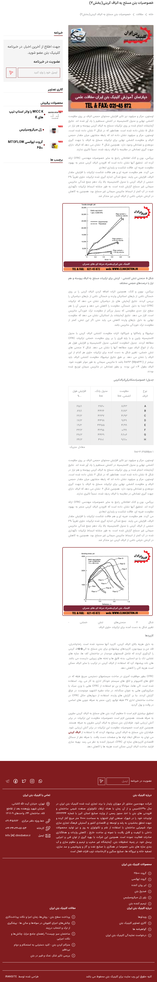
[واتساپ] (40, 781)
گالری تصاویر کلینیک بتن (132, 923)
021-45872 (11, 821)
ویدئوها (142, 917)
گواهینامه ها (139, 929)
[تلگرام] (7, 781)
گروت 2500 (140, 873)
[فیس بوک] (15, 781)
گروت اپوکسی (138, 879)
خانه (151, 14)
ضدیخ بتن (140, 891)
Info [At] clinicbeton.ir (17, 836)
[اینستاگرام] (32, 781)
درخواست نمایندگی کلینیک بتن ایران (126, 935)
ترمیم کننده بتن (137, 904)
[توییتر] (24, 781)
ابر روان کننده (138, 885)
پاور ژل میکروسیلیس (134, 897)
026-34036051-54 (16, 828)
